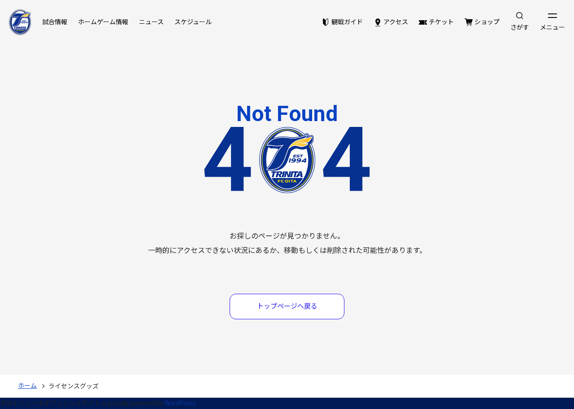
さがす (519, 27)
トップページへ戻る (287, 306)
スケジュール (193, 22)
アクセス (395, 22)
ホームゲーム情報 (103, 22)
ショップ (487, 22)
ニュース (151, 22)
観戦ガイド (347, 22)
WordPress (180, 403)
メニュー (552, 27)
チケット (441, 22)
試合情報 (54, 22)
